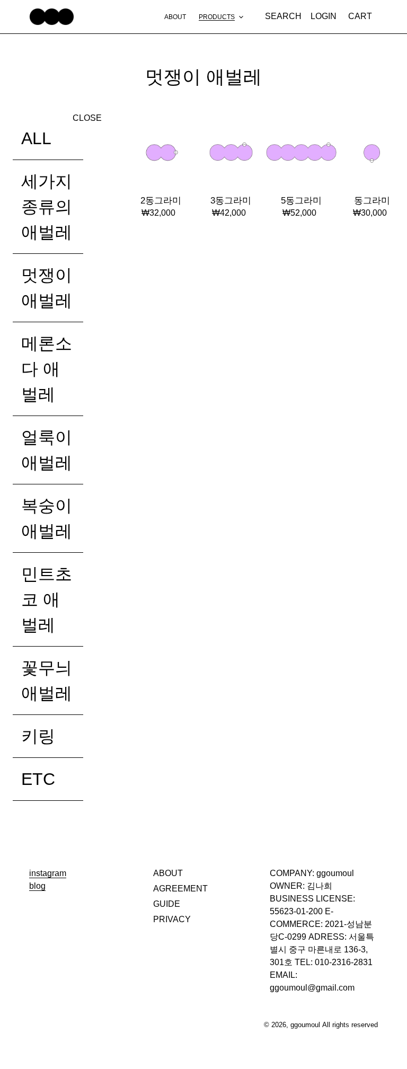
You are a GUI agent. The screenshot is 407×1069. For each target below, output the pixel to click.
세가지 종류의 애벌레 (46, 207)
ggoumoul (305, 1025)
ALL (36, 138)
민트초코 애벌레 (46, 599)
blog (37, 885)
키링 (38, 736)
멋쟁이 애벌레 (46, 288)
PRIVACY (172, 919)
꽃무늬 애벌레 (46, 680)
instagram (47, 873)
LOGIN (326, 16)
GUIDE (166, 903)
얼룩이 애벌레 (46, 450)
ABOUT (168, 873)
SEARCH (285, 16)
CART (363, 16)
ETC (38, 779)
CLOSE (87, 117)
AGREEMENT (180, 888)
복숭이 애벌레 (46, 518)
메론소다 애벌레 (46, 369)
